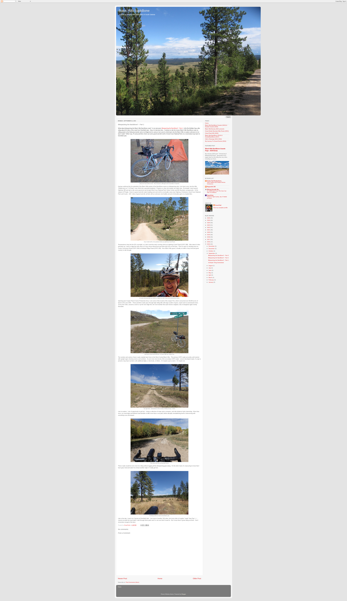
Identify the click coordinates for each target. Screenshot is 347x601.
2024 (208, 222)
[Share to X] (145, 525)
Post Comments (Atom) (132, 582)
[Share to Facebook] (146, 525)
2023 (208, 225)
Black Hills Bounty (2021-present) (214, 129)
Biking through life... (213, 189)
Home (160, 578)
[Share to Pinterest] (148, 525)
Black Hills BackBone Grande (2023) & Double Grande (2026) (216, 126)
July (210, 268)
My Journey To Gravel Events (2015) (215, 141)
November (212, 248)
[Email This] (141, 525)
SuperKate (210, 195)
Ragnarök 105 (211, 186)
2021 (208, 230)
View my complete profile (220, 207)
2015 (208, 244)
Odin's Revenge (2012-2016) (213, 139)
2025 (208, 220)
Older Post (197, 578)
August (211, 265)
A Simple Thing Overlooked (216, 262)
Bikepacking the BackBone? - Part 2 (218, 258)
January (211, 282)
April (210, 275)
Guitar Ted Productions (214, 181)
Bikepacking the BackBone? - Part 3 (218, 255)
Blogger (184, 594)
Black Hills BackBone (134, 10)
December (212, 246)
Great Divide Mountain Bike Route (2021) (217, 131)
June (210, 270)
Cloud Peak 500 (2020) (211, 133)
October (211, 251)
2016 (208, 241)
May (210, 272)
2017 (208, 239)
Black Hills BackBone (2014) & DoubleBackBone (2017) (213, 136)
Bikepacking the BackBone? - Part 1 (172, 128)
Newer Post (122, 578)
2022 (208, 227)
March (211, 277)
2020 (208, 232)
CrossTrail (218, 205)
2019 (208, 234)
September (212, 253)
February (211, 280)
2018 (208, 237)
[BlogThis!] (143, 525)
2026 (208, 218)
